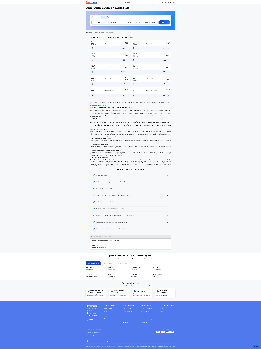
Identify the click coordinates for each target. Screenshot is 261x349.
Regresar (104, 17)
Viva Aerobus (111, 274)
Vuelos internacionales (146, 308)
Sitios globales (91, 308)
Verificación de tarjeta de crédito (110, 317)
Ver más (106, 321)
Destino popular (107, 263)
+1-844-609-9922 (101, 335)
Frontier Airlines (112, 269)
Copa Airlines (111, 276)
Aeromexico (133, 274)
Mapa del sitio (107, 314)
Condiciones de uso (90, 346)
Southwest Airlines (90, 272)
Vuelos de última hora (146, 314)
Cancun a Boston (127, 308)
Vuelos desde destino (122, 263)
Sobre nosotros (108, 308)
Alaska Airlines (89, 269)
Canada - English (91, 311)
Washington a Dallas (127, 314)
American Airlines (157, 274)
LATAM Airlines (163, 317)
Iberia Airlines (133, 269)
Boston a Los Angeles (128, 311)
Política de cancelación (117, 346)
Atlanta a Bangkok (127, 317)
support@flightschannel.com (95, 332)
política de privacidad (129, 346)
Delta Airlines (133, 276)
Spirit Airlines (111, 272)
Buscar (164, 22)
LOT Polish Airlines (135, 267)
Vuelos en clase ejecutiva (147, 319)
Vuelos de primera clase (147, 317)
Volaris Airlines (89, 274)
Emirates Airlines (90, 267)
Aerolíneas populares (93, 263)
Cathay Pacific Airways (91, 276)
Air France (155, 267)
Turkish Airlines (134, 272)
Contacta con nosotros (109, 311)
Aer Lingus (155, 276)
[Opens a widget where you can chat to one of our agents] (256, 346)
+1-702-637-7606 (103, 338)
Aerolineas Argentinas (158, 272)
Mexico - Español (92, 313)
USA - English (91, 310)
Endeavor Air (111, 267)
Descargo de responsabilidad (103, 346)
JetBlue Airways (157, 269)
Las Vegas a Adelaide (128, 319)
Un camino (95, 17)
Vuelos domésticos (145, 311)
